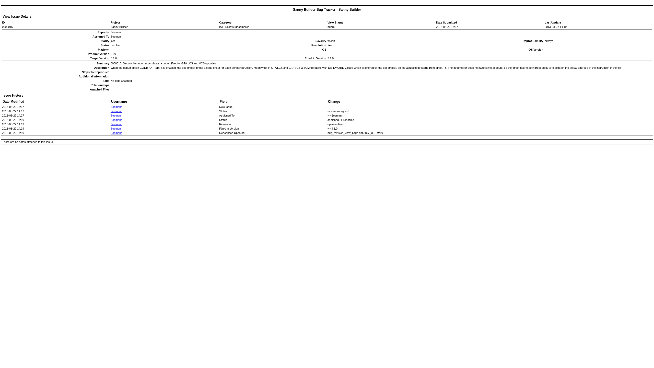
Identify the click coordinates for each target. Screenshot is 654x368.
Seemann (116, 106)
